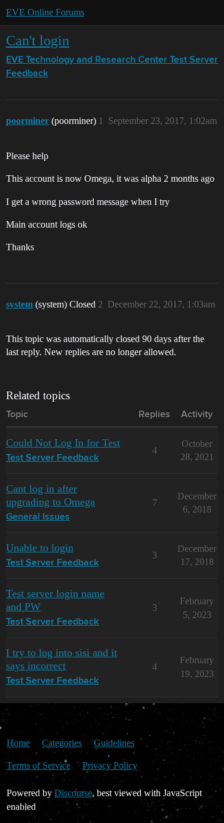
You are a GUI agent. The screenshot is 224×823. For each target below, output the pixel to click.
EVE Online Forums (45, 12)
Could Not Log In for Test (63, 443)
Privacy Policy (109, 765)
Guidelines (114, 743)
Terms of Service (38, 765)
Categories (62, 743)
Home (18, 743)
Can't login (37, 40)
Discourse (73, 793)
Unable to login (39, 548)
